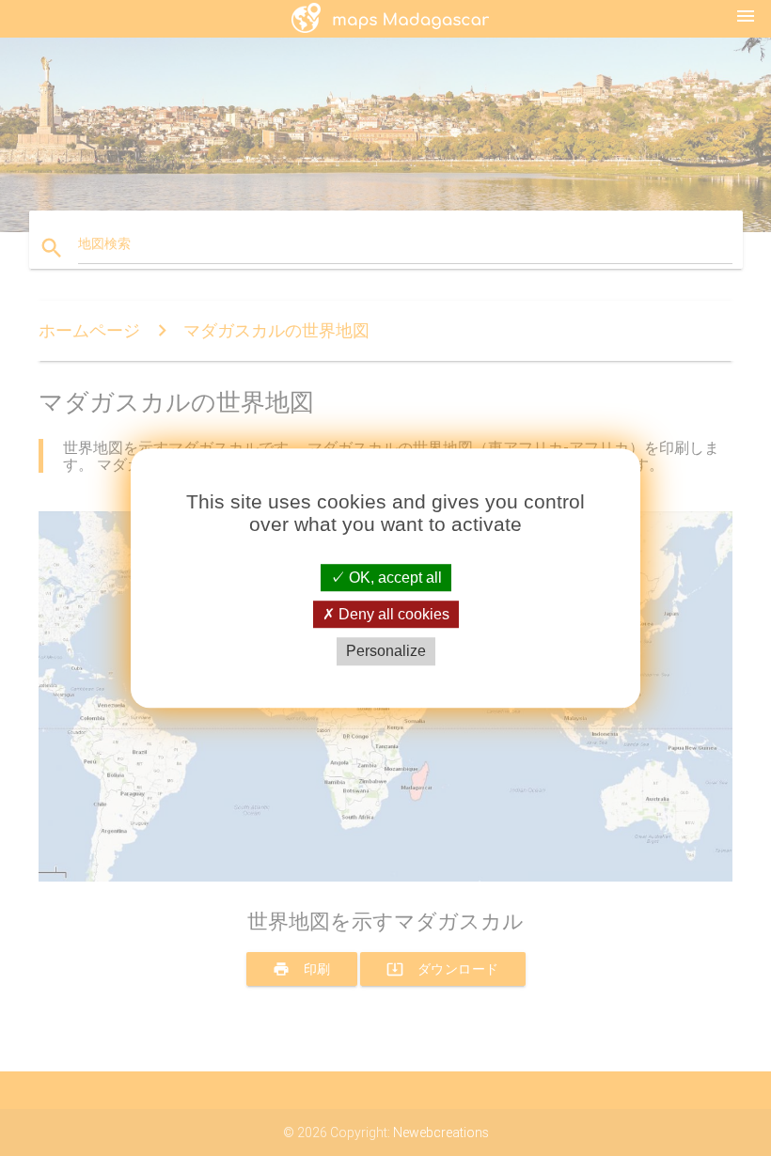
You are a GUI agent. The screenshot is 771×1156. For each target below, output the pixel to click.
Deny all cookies (392, 614)
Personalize (386, 652)
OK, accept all (393, 578)
